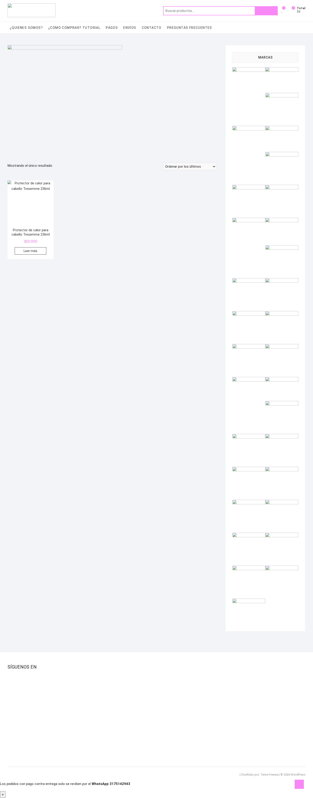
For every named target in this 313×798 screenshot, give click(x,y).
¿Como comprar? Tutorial (74, 28)
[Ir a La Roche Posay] (281, 314)
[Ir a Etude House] (248, 220)
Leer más (30, 251)
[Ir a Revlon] (248, 470)
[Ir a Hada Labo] (281, 220)
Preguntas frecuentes (189, 28)
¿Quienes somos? (26, 28)
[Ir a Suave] (248, 535)
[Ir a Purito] (248, 437)
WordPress (298, 774)
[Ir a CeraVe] (281, 155)
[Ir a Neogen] (281, 347)
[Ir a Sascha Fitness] (281, 470)
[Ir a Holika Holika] (248, 281)
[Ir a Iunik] (281, 281)
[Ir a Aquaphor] (281, 96)
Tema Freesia (269, 774)
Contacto (152, 28)
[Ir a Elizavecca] (281, 187)
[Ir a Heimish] (281, 248)
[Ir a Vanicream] (281, 568)
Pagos (112, 28)
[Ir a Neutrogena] (248, 380)
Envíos (129, 28)
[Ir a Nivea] (281, 380)
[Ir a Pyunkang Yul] (281, 437)
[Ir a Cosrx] (248, 187)
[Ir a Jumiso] (248, 314)
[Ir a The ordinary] (281, 535)
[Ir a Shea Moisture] (248, 502)
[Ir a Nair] (248, 347)
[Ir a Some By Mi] (281, 502)
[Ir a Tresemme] (248, 568)
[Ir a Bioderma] (248, 128)
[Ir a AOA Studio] (281, 70)
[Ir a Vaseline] (248, 601)
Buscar (266, 10)
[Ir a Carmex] (281, 128)
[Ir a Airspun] (248, 70)
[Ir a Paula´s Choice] (281, 404)
